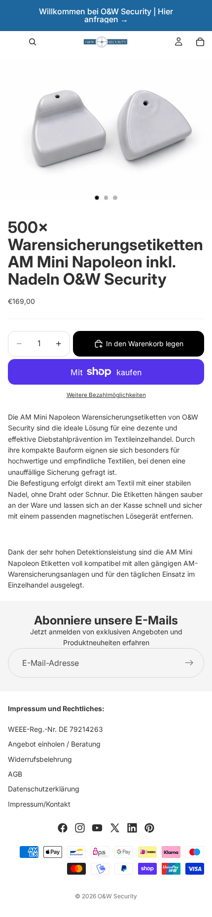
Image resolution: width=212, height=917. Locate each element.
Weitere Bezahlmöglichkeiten (106, 395)
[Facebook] (63, 828)
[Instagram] (80, 828)
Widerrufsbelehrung (40, 759)
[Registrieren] (189, 663)
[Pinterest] (149, 828)
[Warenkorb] (200, 42)
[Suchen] (32, 42)
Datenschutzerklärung (43, 789)
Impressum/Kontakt (39, 804)
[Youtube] (97, 828)
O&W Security (117, 896)
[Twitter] (115, 828)
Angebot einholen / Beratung (54, 744)
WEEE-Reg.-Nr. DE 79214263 (55, 729)
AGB (15, 774)
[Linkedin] (132, 828)
